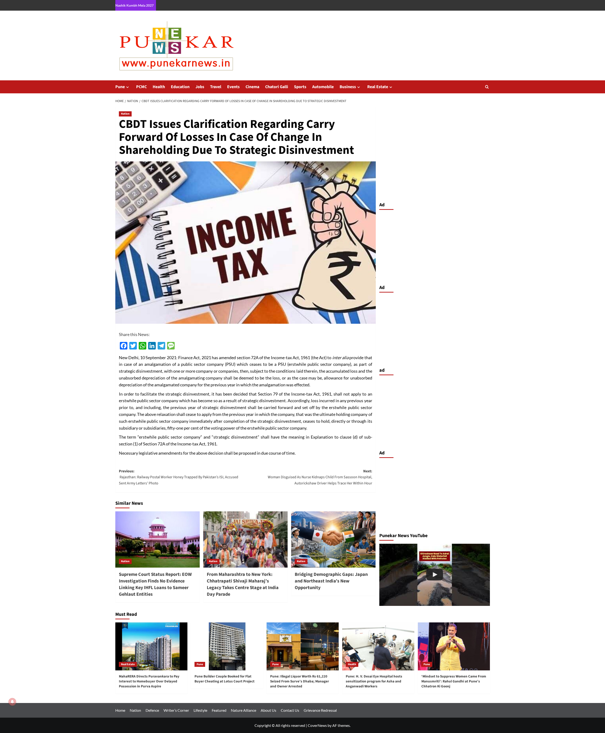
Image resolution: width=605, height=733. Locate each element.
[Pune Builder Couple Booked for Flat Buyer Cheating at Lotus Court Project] (227, 646)
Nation (125, 114)
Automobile (323, 87)
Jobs (199, 87)
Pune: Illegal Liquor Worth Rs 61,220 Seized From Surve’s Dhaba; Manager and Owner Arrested (299, 681)
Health (159, 87)
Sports (300, 87)
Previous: (178, 477)
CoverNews (317, 725)
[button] (487, 87)
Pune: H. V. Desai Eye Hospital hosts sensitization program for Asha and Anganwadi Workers (374, 681)
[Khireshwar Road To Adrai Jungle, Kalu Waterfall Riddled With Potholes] (434, 575)
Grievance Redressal (320, 710)
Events (233, 87)
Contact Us (290, 710)
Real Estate (377, 87)
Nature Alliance (243, 710)
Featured (219, 710)
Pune (120, 87)
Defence (152, 710)
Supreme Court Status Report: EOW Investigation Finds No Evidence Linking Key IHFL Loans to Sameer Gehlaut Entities (155, 584)
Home (120, 710)
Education (180, 87)
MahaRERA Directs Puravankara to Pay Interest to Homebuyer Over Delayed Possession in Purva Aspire (149, 681)
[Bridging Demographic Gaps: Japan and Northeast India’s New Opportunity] (333, 539)
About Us (268, 710)
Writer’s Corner (176, 710)
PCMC (141, 87)
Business (348, 87)
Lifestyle (200, 710)
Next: (320, 477)
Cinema (252, 87)
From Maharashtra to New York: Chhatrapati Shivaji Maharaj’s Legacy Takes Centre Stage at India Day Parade (243, 584)
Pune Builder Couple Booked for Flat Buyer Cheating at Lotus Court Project (224, 679)
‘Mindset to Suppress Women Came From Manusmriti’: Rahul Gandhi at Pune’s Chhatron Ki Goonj (453, 681)
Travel (215, 87)
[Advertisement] (434, 246)
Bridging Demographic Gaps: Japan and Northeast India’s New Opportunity (331, 581)
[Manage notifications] (12, 702)
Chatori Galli (276, 87)
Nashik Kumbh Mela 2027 (134, 5)
